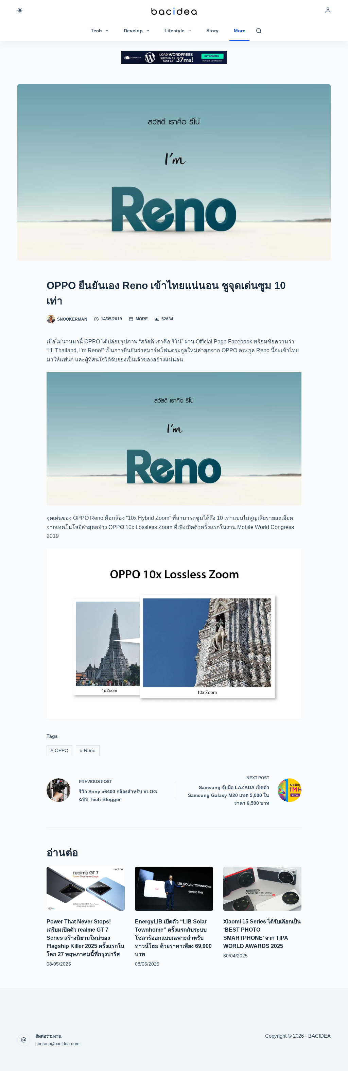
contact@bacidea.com (57, 1043)
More (239, 30)
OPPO (59, 750)
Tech (96, 30)
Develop (133, 30)
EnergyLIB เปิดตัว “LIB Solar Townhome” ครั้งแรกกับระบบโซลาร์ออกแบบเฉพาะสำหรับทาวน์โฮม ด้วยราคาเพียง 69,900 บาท (173, 938)
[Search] (258, 30)
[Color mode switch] (19, 10)
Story (212, 30)
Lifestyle (174, 30)
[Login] (328, 10)
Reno (87, 750)
